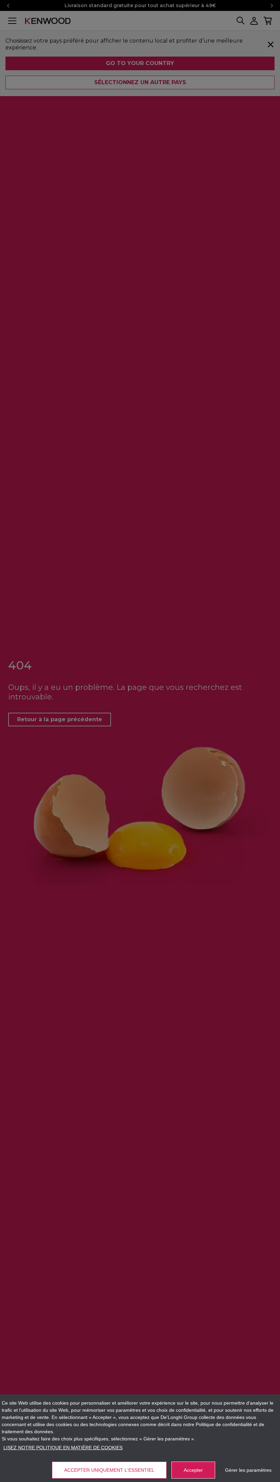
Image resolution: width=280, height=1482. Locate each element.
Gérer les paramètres (248, 1470)
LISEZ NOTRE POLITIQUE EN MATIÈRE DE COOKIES (63, 1447)
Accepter (193, 1470)
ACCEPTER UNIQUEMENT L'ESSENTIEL (109, 1470)
